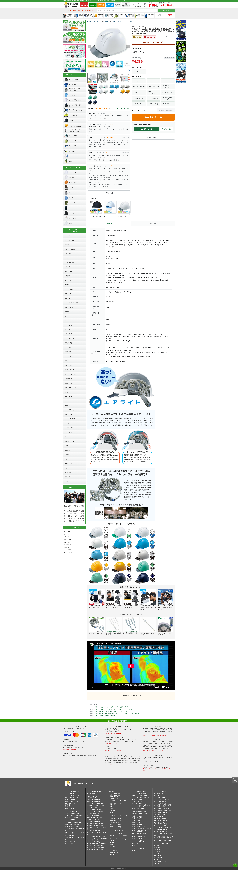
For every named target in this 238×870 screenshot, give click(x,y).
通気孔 (114, 711)
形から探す (106, 21)
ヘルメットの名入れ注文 (71, 817)
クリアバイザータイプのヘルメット (74, 795)
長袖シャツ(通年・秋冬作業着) (95, 825)
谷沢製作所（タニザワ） (126, 707)
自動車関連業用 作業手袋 (160, 822)
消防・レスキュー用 (70, 841)
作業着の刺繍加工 (92, 793)
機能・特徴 (108, 711)
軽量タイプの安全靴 (137, 824)
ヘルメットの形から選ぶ (71, 811)
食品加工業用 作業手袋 (160, 818)
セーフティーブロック (70, 834)
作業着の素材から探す (115, 820)
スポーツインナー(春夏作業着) (95, 803)
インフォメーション (163, 843)
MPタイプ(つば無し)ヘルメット (73, 799)
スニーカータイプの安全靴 (139, 793)
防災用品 (141, 848)
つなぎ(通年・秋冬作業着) (94, 831)
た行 (117, 707)
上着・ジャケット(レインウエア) (118, 835)
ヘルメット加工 (137, 48)
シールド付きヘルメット (71, 793)
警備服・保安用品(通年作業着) (95, 845)
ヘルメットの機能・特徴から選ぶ (74, 815)
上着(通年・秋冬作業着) (93, 821)
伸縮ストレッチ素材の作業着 (95, 817)
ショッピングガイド (159, 857)
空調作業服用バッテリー (116, 798)
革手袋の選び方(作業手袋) (161, 829)
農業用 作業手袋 (158, 816)
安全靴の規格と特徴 (137, 838)
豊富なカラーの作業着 (93, 815)
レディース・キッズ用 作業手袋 (162, 827)
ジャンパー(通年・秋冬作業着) (95, 823)
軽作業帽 (67, 805)
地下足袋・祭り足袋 (137, 801)
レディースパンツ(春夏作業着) (95, 811)
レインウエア (119, 831)
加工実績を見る (166, 129)
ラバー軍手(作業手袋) (160, 797)
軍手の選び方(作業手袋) (160, 831)
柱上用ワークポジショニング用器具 (74, 832)
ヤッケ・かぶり (114, 837)
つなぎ (111, 844)
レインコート (113, 841)
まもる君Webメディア (160, 861)
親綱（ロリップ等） (70, 835)
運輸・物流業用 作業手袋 (160, 820)
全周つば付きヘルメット (71, 803)
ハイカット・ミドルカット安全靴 (140, 797)
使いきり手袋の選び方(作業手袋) (163, 840)
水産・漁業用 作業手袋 (160, 814)
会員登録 (156, 853)
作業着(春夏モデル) (91, 796)
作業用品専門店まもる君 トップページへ (85, 784)
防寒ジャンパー (114, 805)
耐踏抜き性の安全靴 (137, 817)
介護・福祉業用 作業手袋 (160, 824)
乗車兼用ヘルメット (70, 807)
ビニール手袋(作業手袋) (160, 801)
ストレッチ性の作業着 (115, 828)
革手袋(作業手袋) (158, 793)
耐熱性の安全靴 (136, 819)
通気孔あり (129, 21)
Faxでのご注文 (158, 859)
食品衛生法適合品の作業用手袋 (162, 810)
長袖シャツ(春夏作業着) (93, 799)
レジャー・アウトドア (115, 849)
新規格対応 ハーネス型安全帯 (73, 825)
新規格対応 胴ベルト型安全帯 (73, 826)
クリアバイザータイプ (117, 21)
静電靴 (133, 815)
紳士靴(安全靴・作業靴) (138, 809)
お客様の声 (157, 849)
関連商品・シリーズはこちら (153, 42)
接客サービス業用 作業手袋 (161, 826)
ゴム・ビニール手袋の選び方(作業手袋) (163, 834)
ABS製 (110, 709)
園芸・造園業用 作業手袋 (160, 812)
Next (128, 46)
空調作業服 (112, 791)
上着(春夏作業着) (91, 798)
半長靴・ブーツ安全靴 (138, 799)
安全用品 (141, 841)
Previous (89, 46)
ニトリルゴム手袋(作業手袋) (161, 799)
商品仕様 (109, 223)
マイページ (157, 851)
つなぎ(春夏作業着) (92, 807)
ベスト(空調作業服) (115, 793)
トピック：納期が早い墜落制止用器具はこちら (79, 11)
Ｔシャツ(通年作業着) (93, 840)
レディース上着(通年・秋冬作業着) (96, 836)
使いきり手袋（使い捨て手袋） (162, 809)
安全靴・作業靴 (141, 791)
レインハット (113, 846)
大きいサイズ (113, 854)
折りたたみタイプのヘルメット (73, 809)
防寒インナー (113, 812)
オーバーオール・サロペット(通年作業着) (96, 833)
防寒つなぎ (112, 810)
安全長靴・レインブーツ (138, 803)
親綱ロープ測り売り (70, 843)
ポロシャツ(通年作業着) (93, 842)
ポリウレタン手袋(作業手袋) (161, 803)
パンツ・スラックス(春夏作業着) (96, 805)
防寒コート (112, 807)
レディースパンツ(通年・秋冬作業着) (97, 838)
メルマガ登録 (157, 855)
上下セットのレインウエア (117, 833)
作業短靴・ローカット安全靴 (139, 795)
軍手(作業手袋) (158, 795)
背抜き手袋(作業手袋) (160, 807)
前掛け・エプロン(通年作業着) (95, 849)
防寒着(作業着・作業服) (115, 803)
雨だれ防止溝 (115, 713)
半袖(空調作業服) (114, 797)
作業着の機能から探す (115, 818)
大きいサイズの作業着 (115, 824)
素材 (106, 709)
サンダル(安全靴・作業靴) (139, 807)
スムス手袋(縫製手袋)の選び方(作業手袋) (163, 837)
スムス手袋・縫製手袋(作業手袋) (163, 805)
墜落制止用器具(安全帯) (74, 822)
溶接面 (133, 845)
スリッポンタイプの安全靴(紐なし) (141, 805)
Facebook (157, 847)
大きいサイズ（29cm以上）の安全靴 (141, 828)
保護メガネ (135, 843)
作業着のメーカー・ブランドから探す (119, 815)
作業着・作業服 (96, 791)
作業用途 (107, 715)
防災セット (135, 850)
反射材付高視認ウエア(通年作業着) (96, 843)
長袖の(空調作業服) (115, 795)
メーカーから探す (109, 707)
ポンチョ (112, 842)
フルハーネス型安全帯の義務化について (74, 829)
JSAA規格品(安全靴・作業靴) (140, 813)
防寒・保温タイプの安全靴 (139, 833)
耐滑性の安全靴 (136, 821)
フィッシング (113, 851)
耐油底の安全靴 (136, 822)
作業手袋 (163, 791)
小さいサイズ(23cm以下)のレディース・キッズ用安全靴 (141, 831)
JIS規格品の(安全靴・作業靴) (139, 811)
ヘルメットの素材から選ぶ (72, 813)
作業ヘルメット (97, 21)
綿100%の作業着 (114, 822)
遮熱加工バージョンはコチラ (131, 696)
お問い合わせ (157, 863)
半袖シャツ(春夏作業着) (93, 801)
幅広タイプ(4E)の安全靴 (138, 826)
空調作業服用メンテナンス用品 (118, 800)
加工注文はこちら (146, 129)
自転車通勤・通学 (114, 853)
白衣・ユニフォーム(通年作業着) (96, 847)
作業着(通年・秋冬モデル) (93, 820)
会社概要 (156, 845)
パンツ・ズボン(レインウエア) (118, 839)
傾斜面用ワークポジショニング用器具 (74, 838)
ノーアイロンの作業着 (93, 813)
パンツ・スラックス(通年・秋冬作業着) (97, 828)
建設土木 (113, 715)
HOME (89, 21)
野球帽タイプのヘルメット (72, 801)
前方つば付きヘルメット (71, 797)
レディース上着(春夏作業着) (94, 809)
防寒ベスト (112, 808)
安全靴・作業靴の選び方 (138, 836)
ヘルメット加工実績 (70, 819)
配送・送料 (153, 223)
